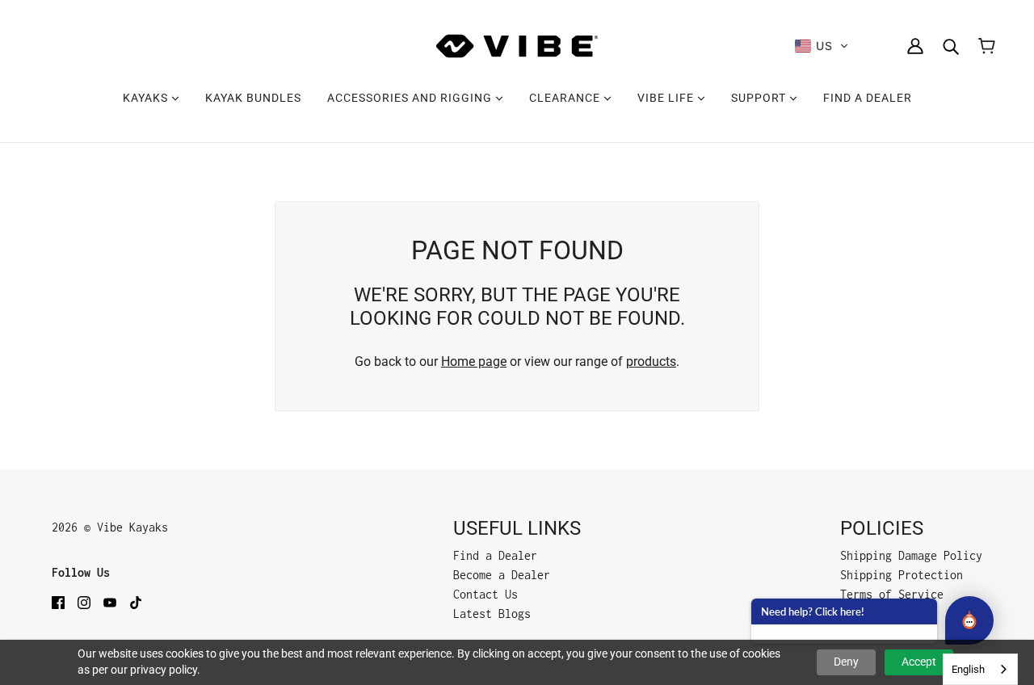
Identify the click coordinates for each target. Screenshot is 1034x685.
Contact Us (485, 594)
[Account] (915, 46)
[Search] (951, 46)
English (968, 669)
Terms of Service (892, 594)
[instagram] (84, 602)
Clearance (566, 97)
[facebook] (58, 602)
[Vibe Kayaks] (517, 46)
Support (760, 97)
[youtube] (110, 602)
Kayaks (147, 97)
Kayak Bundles (253, 97)
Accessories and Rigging (411, 97)
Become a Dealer (501, 575)
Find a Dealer (867, 97)
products (651, 361)
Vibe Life (667, 97)
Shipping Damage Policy (911, 555)
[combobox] (980, 669)
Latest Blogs (492, 613)
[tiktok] (136, 602)
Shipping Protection (901, 575)
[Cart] (986, 46)
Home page (473, 361)
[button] (821, 46)
